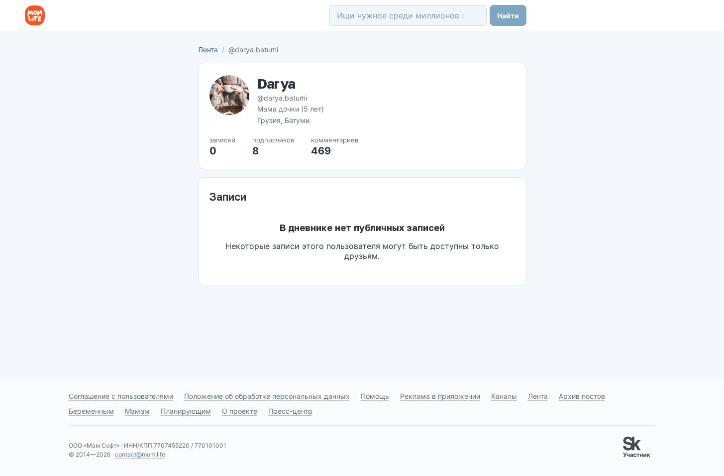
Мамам (137, 411)
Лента (208, 49)
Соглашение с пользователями (121, 396)
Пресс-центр (290, 411)
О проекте (239, 411)
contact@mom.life (140, 454)
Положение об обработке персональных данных (267, 396)
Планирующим (186, 411)
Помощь (375, 396)
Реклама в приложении (440, 396)
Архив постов (582, 396)
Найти (508, 15)
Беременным (91, 411)
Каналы (504, 396)
